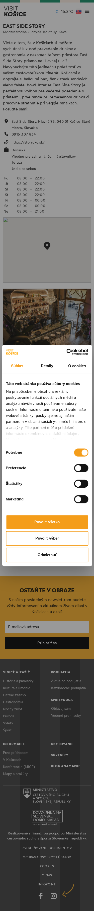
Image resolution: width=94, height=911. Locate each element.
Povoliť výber (47, 538)
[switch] (81, 468)
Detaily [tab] (47, 366)
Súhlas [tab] (17, 366)
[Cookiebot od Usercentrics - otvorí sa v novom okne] (67, 352)
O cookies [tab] (77, 366)
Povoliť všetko (47, 522)
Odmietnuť (47, 555)
